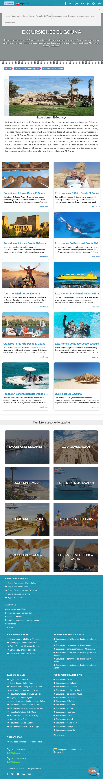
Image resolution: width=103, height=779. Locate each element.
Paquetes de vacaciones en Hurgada (25, 715)
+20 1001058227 (19, 749)
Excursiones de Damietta (66, 686)
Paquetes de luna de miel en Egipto (25, 726)
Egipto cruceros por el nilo (19, 593)
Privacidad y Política (13, 616)
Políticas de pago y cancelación (18, 612)
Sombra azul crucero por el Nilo (23, 649)
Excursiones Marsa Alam (66, 722)
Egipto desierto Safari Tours (21, 683)
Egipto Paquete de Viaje (18, 586)
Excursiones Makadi (64, 719)
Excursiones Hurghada (65, 711)
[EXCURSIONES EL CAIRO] (27, 507)
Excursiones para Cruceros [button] (63, 16)
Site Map (9, 627)
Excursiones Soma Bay (66, 730)
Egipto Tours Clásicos (19, 679)
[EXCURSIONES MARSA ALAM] (75, 471)
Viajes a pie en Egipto (19, 719)
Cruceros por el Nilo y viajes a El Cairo (26, 686)
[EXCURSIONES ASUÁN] (75, 435)
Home (7, 16)
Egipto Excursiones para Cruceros (22, 590)
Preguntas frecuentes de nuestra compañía (23, 620)
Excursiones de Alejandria (67, 683)
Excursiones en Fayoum (66, 708)
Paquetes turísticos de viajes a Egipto (26, 693)
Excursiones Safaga (64, 726)
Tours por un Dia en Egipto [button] (22, 16)
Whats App (15, 753)
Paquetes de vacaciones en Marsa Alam (27, 708)
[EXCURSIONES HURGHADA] (75, 507)
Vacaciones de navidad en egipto (24, 690)
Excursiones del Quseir (66, 697)
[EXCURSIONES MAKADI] (27, 471)
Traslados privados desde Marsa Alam (26, 741)
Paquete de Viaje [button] (43, 16)
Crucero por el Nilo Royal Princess (24, 639)
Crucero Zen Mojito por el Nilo (22, 653)
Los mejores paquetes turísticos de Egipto (27, 701)
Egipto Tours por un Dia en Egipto (22, 583)
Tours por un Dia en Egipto (26, 68)
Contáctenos (10, 623)
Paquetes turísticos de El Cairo (23, 711)
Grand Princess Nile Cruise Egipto (24, 646)
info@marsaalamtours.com (69, 749)
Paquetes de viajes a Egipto (21, 722)
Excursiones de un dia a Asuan (69, 693)
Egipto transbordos (16, 597)
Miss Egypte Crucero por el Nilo (23, 642)
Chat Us (92, 771)
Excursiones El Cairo (65, 701)
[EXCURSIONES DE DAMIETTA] (27, 435)
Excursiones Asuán (64, 679)
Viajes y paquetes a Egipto (21, 697)
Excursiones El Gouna (53, 68)
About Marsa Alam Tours (15, 609)
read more (44, 206)
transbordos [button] (10, 23)
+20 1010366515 (19, 758)
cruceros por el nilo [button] (85, 16)
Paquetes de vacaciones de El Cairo (25, 704)
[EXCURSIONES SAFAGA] (27, 543)
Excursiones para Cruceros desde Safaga (73, 645)
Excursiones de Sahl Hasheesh (69, 690)
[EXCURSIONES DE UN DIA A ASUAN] (75, 545)
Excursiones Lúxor (64, 715)
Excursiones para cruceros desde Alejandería (75, 648)
